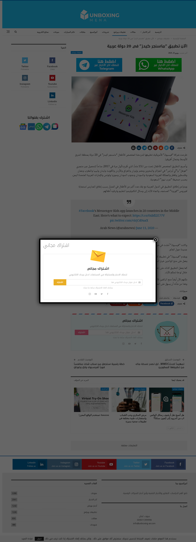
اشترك (60, 282)
